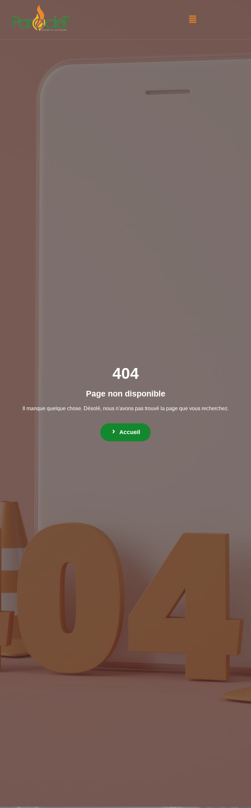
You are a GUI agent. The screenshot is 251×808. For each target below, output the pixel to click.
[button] (192, 19)
